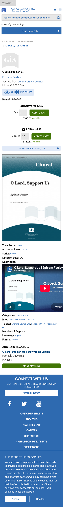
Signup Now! (31, 393)
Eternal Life (25, 323)
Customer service (31, 413)
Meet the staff (32, 424)
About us (31, 419)
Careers (31, 430)
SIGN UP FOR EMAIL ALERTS (31, 441)
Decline (40, 499)
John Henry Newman (31, 81)
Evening (15, 323)
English (18, 335)
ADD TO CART (39, 112)
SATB (19, 245)
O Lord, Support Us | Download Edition (26, 351)
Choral (13, 253)
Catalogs (7, 3)
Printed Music (26, 41)
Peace (34, 323)
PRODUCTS (8, 41)
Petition (41, 323)
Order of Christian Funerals (21, 319)
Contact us (31, 436)
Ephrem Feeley (11, 77)
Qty (16, 112)
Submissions (31, 447)
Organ (24, 249)
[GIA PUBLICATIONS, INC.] (3, 9)
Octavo (14, 339)
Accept (15, 499)
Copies (16, 136)
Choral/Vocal (22, 315)
